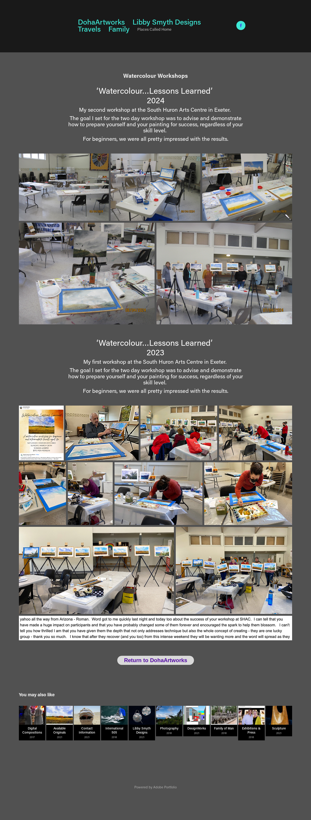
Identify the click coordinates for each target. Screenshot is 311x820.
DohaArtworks (101, 21)
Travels (89, 28)
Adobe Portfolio (165, 787)
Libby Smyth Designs (167, 21)
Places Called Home (154, 29)
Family (119, 28)
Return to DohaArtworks (155, 660)
